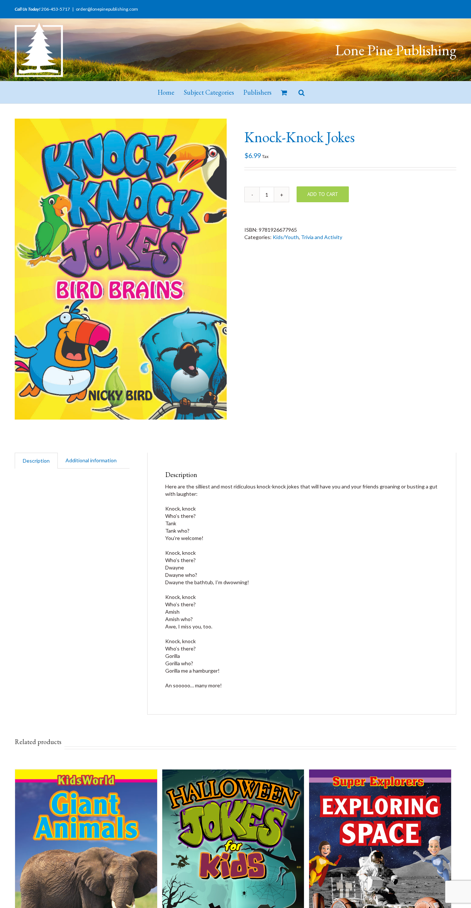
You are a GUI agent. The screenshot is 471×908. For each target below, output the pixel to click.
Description (36, 460)
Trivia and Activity (321, 237)
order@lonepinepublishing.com (107, 9)
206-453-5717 (55, 9)
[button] (301, 92)
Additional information (91, 460)
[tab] (36, 461)
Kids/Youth (286, 237)
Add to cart (322, 194)
